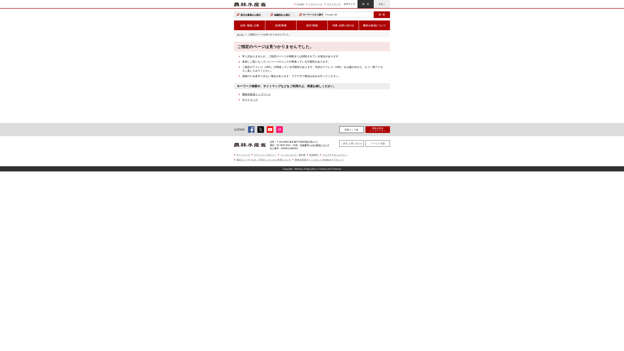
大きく (381, 4)
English (300, 4)
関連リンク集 (351, 129)
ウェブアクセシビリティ (334, 155)
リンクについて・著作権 (293, 155)
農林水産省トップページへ (378, 129)
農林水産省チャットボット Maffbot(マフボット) (319, 159)
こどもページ (315, 4)
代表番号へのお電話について (314, 145)
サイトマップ (334, 4)
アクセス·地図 (377, 143)
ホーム (240, 34)
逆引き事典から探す (250, 14)
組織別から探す (282, 14)
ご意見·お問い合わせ (351, 143)
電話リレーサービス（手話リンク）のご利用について (263, 159)
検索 (382, 14)
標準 (365, 4)
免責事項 (313, 155)
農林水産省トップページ (256, 94)
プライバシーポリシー (265, 155)
